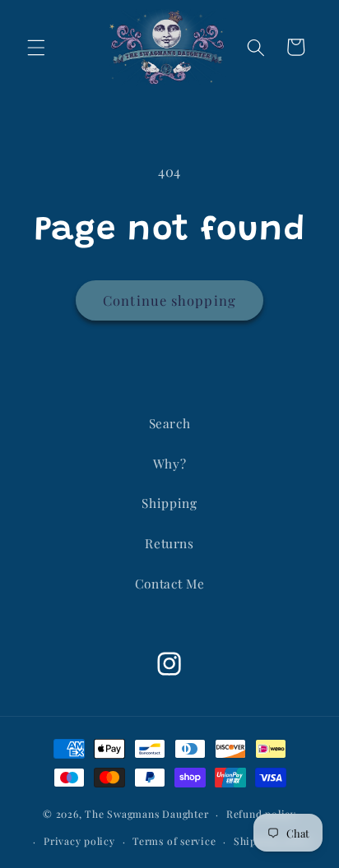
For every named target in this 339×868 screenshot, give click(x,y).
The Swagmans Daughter (146, 813)
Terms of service (174, 840)
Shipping (169, 502)
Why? (170, 463)
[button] (36, 47)
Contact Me (170, 583)
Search (170, 423)
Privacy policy (79, 840)
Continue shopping (169, 300)
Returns (169, 543)
